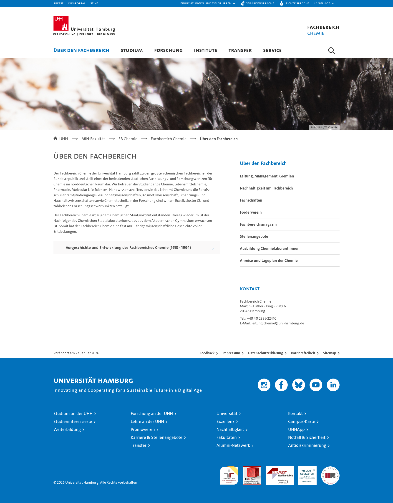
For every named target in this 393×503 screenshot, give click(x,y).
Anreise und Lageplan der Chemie (269, 260)
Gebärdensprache (260, 3)
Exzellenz (225, 421)
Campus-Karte (301, 421)
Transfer (240, 50)
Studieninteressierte (72, 421)
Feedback (207, 353)
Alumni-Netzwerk (233, 445)
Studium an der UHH (73, 413)
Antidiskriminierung (307, 445)
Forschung (168, 50)
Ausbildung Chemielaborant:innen (270, 248)
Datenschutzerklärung (265, 353)
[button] (208, 3)
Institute (205, 50)
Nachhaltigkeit (230, 429)
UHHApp (296, 429)
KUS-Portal (77, 3)
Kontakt (295, 413)
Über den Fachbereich (81, 50)
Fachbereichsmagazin (258, 224)
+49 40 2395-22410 (262, 318)
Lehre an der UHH (147, 421)
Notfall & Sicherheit (306, 437)
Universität (227, 413)
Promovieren (143, 429)
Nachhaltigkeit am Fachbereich (266, 188)
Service (272, 50)
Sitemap (329, 353)
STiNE (94, 3)
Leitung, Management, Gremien (267, 176)
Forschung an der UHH (152, 413)
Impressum (231, 353)
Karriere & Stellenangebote (156, 437)
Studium (132, 50)
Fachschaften (251, 200)
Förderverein (251, 212)
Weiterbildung (67, 429)
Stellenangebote (254, 236)
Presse (58, 3)
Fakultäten (227, 437)
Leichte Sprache (297, 3)
